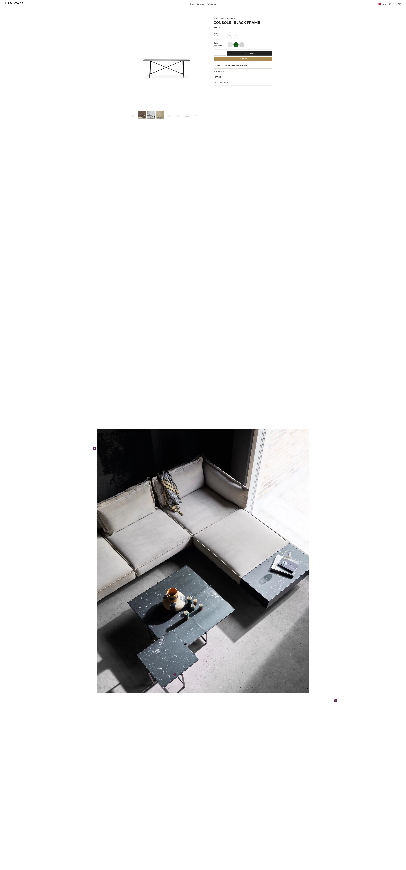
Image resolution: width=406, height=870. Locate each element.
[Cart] (399, 4)
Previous (129, 64)
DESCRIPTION (219, 71)
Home (216, 19)
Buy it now (243, 59)
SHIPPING (217, 77)
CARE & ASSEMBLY (221, 83)
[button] (192, 4)
